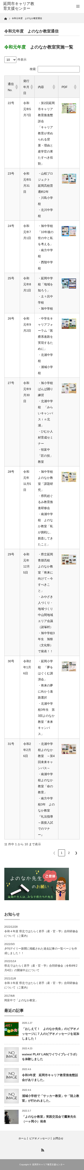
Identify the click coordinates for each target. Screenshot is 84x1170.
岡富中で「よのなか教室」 (21, 1000)
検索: (33, 69)
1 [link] (61, 853)
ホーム (22, 1138)
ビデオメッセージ (39, 1138)
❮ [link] (54, 853)
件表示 (21, 59)
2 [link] (69, 853)
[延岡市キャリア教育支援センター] (20, 6)
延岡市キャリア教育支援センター (48, 1164)
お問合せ (58, 1138)
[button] (16, 87)
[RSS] (42, 1149)
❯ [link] (76, 853)
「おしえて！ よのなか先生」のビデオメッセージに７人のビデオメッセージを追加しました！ (50, 1033)
